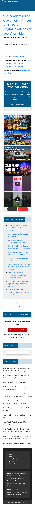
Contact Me (12, 464)
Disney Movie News (19, 56)
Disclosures (12, 461)
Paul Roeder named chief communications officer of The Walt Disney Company (18, 292)
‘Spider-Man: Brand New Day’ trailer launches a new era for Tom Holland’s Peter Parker (19, 266)
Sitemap (11, 456)
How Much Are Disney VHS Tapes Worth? (16, 382)
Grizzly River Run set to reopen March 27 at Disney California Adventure (17, 227)
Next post (18, 306)
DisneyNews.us (22, 502)
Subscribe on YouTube (17, 330)
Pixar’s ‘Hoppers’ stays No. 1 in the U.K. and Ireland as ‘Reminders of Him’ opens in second (18, 275)
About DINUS (13, 454)
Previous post (20, 303)
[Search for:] (17, 353)
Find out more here (17, 104)
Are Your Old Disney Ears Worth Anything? (17, 443)
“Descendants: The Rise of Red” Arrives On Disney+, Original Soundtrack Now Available (17, 24)
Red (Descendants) (19, 66)
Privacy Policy (13, 459)
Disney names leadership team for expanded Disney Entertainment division (18, 283)
